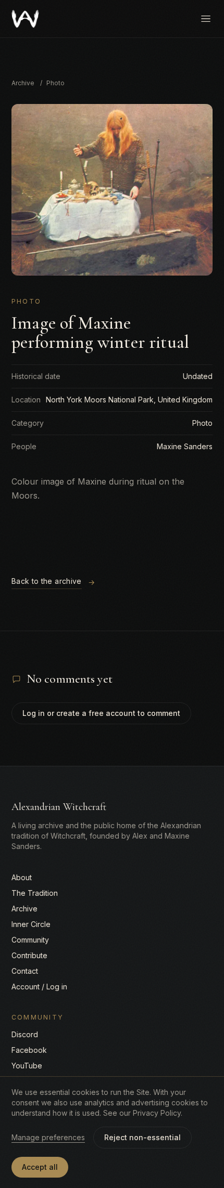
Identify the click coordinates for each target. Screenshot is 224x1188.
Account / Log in (39, 986)
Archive (22, 83)
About (21, 877)
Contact (24, 971)
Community (30, 939)
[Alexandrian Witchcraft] (25, 18)
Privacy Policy (157, 1112)
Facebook (29, 1050)
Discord (24, 1034)
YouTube (26, 1065)
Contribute (29, 955)
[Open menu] (206, 18)
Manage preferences (48, 1137)
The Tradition (34, 893)
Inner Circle (31, 924)
